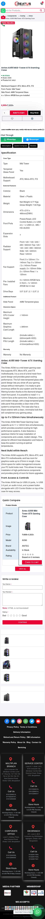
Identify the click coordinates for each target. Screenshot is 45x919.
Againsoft (27, 916)
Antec (31, 16)
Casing (22, 16)
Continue (22, 622)
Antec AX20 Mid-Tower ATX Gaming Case (25, 639)
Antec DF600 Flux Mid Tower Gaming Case (25, 676)
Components (12, 16)
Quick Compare (20, 146)
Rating (4, 612)
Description (6, 146)
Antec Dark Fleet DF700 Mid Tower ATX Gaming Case (25, 651)
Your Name (6, 584)
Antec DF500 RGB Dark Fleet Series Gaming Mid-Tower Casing (25, 664)
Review (33, 146)
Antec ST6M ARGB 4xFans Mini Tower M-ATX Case (26, 695)
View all (22, 569)
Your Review (6, 592)
